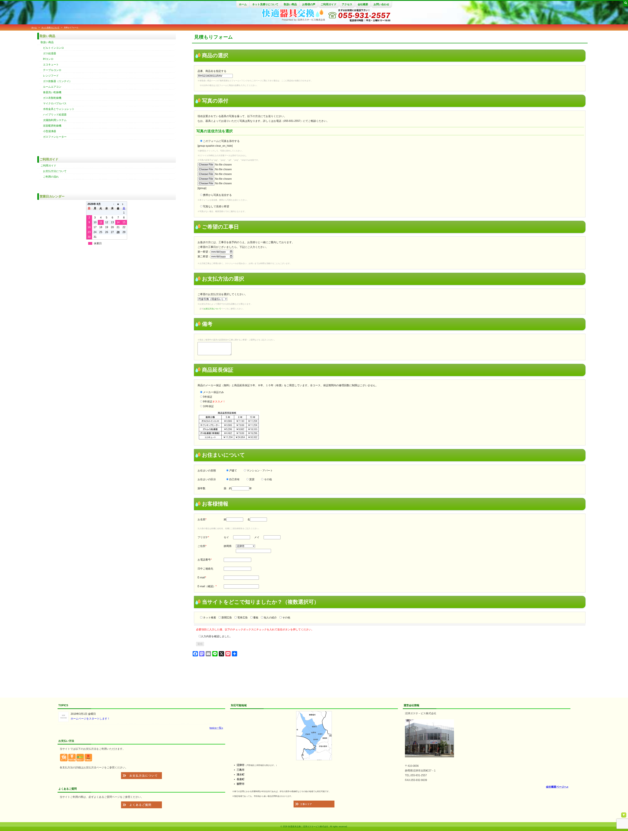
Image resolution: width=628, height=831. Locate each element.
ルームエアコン (52, 86)
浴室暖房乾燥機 (52, 125)
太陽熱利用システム (55, 120)
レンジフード (51, 75)
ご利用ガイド (328, 4)
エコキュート (51, 64)
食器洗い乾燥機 (52, 92)
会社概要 (363, 4)
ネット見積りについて (265, 4)
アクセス (347, 4)
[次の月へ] (124, 204)
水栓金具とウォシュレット (58, 109)
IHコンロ (48, 59)
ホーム (243, 4)
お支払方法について (212, 309)
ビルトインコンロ (53, 47)
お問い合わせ (381, 4)
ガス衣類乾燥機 (52, 97)
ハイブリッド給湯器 (55, 114)
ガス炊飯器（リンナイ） (57, 81)
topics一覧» (216, 728)
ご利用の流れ (51, 176)
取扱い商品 (290, 4)
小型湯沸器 (49, 131)
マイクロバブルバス (55, 103)
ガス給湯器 (49, 53)
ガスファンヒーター (55, 136)
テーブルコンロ (52, 70)
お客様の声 (308, 4)
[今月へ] (118, 204)
